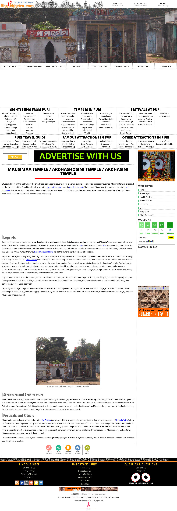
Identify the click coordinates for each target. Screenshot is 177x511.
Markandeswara (68, 121)
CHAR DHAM (165, 66)
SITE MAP (117, 3)
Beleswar (29, 133)
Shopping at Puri (29, 144)
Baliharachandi (29, 121)
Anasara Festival (145, 119)
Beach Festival (126, 133)
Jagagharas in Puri (126, 144)
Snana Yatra (126, 119)
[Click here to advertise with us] (81, 161)
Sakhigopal (10, 130)
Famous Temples (125, 147)
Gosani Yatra (126, 116)
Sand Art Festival (145, 124)
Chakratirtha (87, 116)
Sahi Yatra (164, 113)
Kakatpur (29, 113)
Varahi (87, 133)
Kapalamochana (68, 124)
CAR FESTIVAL (143, 66)
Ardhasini (106, 121)
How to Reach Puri (10, 144)
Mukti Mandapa (87, 147)
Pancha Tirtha (68, 144)
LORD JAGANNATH (33, 66)
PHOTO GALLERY (99, 66)
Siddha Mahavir (68, 133)
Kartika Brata (164, 116)
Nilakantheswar (68, 127)
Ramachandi (10, 133)
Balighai (10, 121)
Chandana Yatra (126, 127)
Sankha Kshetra (68, 141)
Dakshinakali (87, 130)
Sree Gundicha (87, 119)
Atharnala (106, 147)
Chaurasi (29, 127)
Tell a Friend (29, 470)
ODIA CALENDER (121, 66)
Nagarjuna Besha (145, 116)
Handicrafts (145, 144)
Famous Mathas (144, 141)
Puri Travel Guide (29, 141)
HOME (163, 3)
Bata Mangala (106, 113)
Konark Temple (8, 113)
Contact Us (141, 467)
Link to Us (29, 477)
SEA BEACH (77, 66)
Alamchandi (106, 124)
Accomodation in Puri (49, 141)
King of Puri (164, 141)
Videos (143, 208)
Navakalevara (124, 121)
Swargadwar (106, 144)
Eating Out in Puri (29, 147)
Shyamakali (87, 127)
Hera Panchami (145, 113)
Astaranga (48, 119)
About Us (141, 470)
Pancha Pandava (68, 113)
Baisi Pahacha (87, 144)
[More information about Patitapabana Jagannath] (156, 180)
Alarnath (29, 124)
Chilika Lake (9, 116)
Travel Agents (145, 193)
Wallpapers (144, 211)
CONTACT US (140, 3)
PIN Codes (84, 483)
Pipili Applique (10, 124)
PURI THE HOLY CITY (11, 66)
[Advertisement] (88, 89)
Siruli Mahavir (29, 119)
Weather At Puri (48, 144)
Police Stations (84, 477)
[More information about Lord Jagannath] (141, 483)
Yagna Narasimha (106, 119)
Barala (48, 116)
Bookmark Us (29, 467)
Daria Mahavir (87, 113)
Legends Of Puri (163, 144)
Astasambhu (68, 130)
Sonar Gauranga (87, 124)
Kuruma (29, 130)
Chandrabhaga (11, 127)
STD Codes (85, 480)
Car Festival (124, 113)
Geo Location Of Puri (10, 141)
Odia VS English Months (48, 147)
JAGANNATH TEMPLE (55, 66)
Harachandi (106, 116)
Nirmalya (87, 141)
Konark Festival (145, 121)
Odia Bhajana (126, 141)
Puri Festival (126, 130)
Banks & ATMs (146, 200)
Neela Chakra (104, 141)
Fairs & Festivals (144, 147)
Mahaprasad (66, 147)
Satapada (9, 119)
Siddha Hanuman (106, 127)
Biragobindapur (48, 121)
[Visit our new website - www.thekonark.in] (153, 316)
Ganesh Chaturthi (126, 124)
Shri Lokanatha (68, 116)
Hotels (142, 190)
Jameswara (68, 119)
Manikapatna (48, 113)
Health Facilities (146, 197)
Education (144, 204)
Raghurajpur (28, 116)
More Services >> (147, 215)
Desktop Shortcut (29, 474)
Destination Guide (9, 147)
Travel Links (85, 467)
